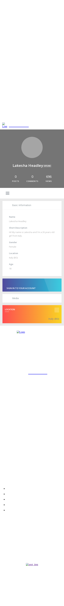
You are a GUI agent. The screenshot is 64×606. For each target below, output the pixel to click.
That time (8, 535)
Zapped (6, 543)
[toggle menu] (7, 193)
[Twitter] (12, 461)
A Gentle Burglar (13, 552)
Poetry (4, 538)
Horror (4, 556)
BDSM (3, 547)
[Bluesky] (21, 461)
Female (12, 246)
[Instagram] (3, 461)
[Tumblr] (30, 461)
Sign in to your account (21, 288)
